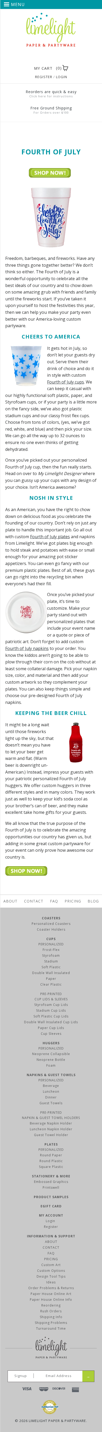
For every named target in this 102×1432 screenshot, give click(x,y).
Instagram (59, 57)
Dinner (51, 1097)
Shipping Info (51, 1317)
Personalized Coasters (51, 923)
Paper (51, 978)
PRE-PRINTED (51, 994)
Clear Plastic (51, 984)
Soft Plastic (51, 967)
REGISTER (43, 76)
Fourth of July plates (50, 536)
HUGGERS (51, 1043)
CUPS (51, 939)
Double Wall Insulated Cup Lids (51, 1022)
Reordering (51, 1305)
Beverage (51, 1085)
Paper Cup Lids (51, 1028)
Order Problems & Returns (51, 1288)
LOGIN (61, 76)
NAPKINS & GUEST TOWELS (51, 1075)
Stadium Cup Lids (51, 1010)
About (10, 901)
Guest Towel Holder (51, 1135)
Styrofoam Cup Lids (51, 1004)
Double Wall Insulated (51, 973)
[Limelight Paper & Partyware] (51, 15)
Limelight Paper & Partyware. (58, 1420)
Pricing (73, 901)
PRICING (51, 1259)
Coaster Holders (51, 929)
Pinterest (50, 57)
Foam (51, 1065)
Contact (33, 901)
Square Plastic (51, 1166)
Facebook (40, 57)
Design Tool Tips (51, 1276)
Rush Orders (51, 1311)
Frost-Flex (51, 949)
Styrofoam (51, 955)
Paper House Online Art (51, 1294)
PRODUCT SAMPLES (51, 1197)
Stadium (51, 961)
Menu (18, 4)
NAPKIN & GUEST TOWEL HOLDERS (51, 1118)
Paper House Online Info (51, 1299)
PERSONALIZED (51, 944)
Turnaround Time (51, 1328)
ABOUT (51, 1241)
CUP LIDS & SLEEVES (51, 999)
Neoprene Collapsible (51, 1054)
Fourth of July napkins (27, 648)
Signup (20, 1375)
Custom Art (51, 1265)
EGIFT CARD (51, 1206)
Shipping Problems (51, 1322)
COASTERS (51, 918)
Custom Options (51, 1270)
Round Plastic (51, 1161)
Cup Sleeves (51, 1033)
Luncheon (51, 1091)
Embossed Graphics (51, 1181)
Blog (93, 901)
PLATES (51, 1144)
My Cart (43, 68)
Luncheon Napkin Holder (51, 1129)
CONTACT (51, 1247)
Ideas (51, 1282)
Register (51, 1226)
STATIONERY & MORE (51, 1176)
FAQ (54, 901)
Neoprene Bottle (51, 1059)
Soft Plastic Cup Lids (51, 1016)
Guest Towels (51, 1103)
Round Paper (51, 1155)
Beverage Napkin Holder (51, 1123)
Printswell (51, 1187)
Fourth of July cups (65, 382)
